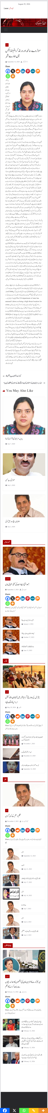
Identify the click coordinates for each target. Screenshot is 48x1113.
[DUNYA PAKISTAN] (24, 20)
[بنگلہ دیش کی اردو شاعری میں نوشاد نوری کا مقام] (11, 880)
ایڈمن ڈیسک (24, 992)
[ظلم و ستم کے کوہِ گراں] (24, 795)
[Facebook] (8, 71)
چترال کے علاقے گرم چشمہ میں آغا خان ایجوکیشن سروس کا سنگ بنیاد (22, 699)
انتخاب (20, 707)
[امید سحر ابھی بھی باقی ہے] (11, 754)
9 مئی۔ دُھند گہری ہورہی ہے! (28, 620)
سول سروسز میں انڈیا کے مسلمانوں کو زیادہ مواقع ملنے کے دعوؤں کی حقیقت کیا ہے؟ (23, 383)
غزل (23, 852)
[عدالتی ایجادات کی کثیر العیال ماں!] (24, 561)
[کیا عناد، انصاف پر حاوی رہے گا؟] (11, 635)
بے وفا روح (24, 905)
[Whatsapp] (8, 76)
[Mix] (38, 71)
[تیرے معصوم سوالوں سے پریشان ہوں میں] (11, 767)
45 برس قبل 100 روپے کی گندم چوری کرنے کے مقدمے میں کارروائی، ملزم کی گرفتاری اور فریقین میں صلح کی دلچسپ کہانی (32, 1041)
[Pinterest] (28, 71)
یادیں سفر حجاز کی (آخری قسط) (14, 439)
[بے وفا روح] (11, 907)
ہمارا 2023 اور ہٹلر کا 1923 (28, 646)
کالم (7, 45)
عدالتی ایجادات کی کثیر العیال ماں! (17, 584)
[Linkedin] (23, 71)
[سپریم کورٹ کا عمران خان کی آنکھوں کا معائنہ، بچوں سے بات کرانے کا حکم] (24, 961)
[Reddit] (18, 71)
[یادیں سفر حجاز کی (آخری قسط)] (24, 398)
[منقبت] (11, 867)
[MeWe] (33, 71)
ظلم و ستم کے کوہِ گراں (13, 816)
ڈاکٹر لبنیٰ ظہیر (25, 62)
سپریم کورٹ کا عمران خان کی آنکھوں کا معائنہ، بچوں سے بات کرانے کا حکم (23, 984)
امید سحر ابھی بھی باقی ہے (27, 752)
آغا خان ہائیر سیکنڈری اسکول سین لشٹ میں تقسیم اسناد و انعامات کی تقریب (32, 738)
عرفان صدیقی (24, 590)
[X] (13, 71)
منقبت (23, 865)
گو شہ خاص (7, 579)
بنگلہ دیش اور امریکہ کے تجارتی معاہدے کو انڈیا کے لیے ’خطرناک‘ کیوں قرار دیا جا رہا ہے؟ (32, 1056)
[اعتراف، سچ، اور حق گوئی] (24, 496)
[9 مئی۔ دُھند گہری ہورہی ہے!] (11, 622)
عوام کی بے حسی (10, 480)
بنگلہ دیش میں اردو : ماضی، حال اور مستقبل (30, 931)
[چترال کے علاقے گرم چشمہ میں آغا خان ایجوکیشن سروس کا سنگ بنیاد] (24, 676)
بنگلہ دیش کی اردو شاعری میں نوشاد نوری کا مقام (31, 878)
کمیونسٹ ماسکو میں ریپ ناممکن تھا (13, 376)
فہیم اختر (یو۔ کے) (25, 821)
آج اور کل (11, 8)
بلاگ (7, 692)
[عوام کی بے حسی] (24, 455)
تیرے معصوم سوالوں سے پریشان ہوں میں (30, 765)
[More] (13, 76)
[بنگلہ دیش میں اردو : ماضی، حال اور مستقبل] (11, 933)
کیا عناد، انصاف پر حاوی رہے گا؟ (28, 633)
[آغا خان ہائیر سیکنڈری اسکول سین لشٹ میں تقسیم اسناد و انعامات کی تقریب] (11, 740)
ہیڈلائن (7, 976)
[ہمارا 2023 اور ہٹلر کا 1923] (11, 649)
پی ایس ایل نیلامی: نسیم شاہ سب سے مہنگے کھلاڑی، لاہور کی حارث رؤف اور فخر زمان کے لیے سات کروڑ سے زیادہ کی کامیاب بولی (32, 1024)
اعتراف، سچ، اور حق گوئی (12, 521)
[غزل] (11, 854)
